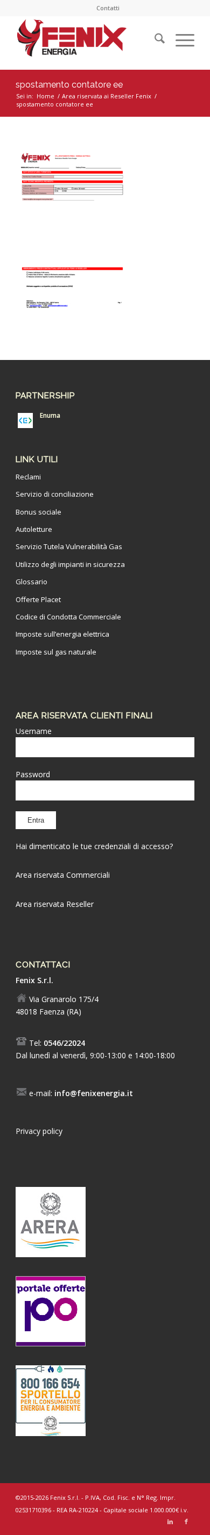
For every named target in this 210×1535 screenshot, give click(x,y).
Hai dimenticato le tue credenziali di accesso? (94, 846)
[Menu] (179, 40)
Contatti (108, 8)
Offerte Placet (38, 599)
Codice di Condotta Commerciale (68, 617)
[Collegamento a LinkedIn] (170, 1521)
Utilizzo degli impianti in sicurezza (70, 564)
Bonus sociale (38, 512)
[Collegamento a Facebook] (186, 1521)
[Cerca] (154, 40)
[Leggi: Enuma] (25, 420)
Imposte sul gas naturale (56, 652)
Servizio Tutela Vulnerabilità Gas (69, 546)
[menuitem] (108, 8)
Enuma (50, 415)
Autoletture (34, 529)
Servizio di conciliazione (55, 494)
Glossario (31, 581)
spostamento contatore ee (69, 84)
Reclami (28, 477)
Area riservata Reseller (55, 904)
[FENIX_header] (87, 40)
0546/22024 (64, 1043)
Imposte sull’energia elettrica (62, 634)
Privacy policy (39, 1131)
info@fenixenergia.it (93, 1093)
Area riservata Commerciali (63, 875)
